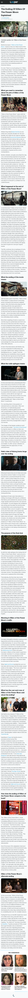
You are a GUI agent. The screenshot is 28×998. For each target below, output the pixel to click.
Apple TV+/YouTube (22, 469)
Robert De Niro (15, 132)
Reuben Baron (5, 18)
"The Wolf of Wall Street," (20, 427)
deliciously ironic (7, 650)
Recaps (3, 6)
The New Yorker (16, 771)
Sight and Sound (9, 664)
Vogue (9, 737)
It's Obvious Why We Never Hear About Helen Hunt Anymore (20, 988)
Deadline (5, 924)
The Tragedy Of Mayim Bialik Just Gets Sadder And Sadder (7, 969)
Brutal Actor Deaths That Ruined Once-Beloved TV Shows (6, 988)
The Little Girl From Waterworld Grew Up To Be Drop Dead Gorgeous (21, 969)
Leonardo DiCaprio (16, 137)
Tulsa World (4, 734)
